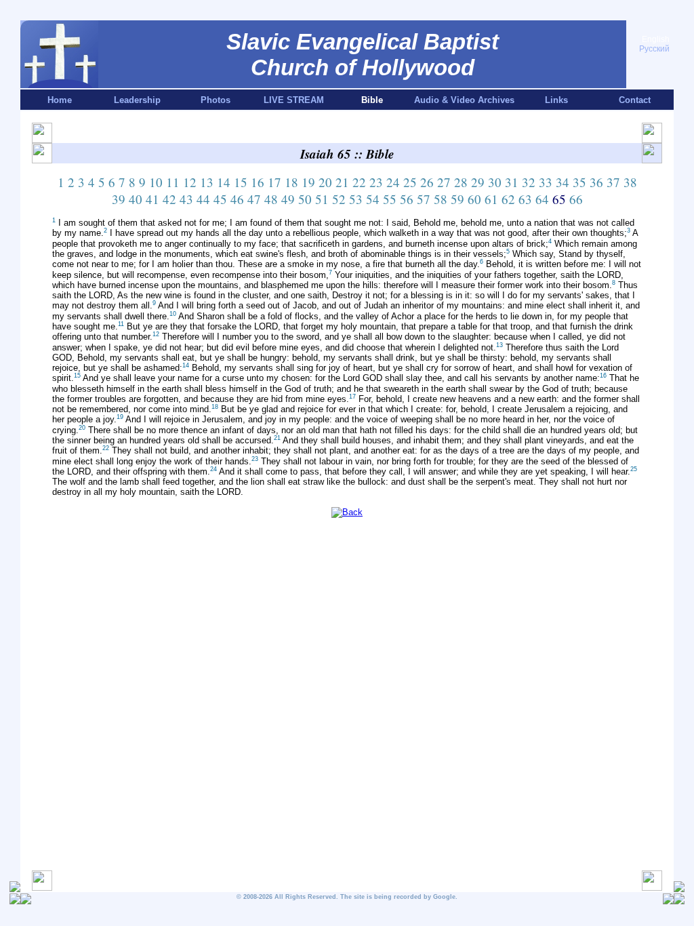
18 (291, 182)
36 (596, 182)
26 (427, 182)
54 (373, 198)
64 (542, 198)
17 (274, 182)
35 (579, 182)
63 (525, 198)
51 (322, 198)
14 (223, 182)
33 (545, 182)
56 (406, 198)
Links (556, 100)
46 (237, 198)
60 (474, 198)
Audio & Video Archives (464, 100)
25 (410, 182)
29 (478, 182)
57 (423, 198)
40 (135, 198)
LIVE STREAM (294, 100)
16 (257, 182)
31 (511, 182)
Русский (654, 49)
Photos (215, 100)
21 (342, 182)
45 (220, 198)
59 (457, 198)
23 (376, 182)
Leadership (137, 100)
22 (359, 182)
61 (491, 198)
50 (305, 198)
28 (461, 182)
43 (186, 198)
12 (190, 182)
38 (630, 182)
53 (356, 198)
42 (169, 198)
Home (59, 100)
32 (528, 182)
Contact (635, 100)
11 (173, 182)
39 (118, 198)
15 (240, 182)
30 (495, 182)
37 (613, 182)
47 (254, 198)
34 (562, 182)
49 (288, 198)
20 (325, 182)
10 (156, 182)
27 (444, 182)
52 (339, 198)
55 (389, 198)
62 (508, 198)
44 (203, 198)
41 (152, 198)
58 (440, 198)
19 (308, 182)
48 (271, 198)
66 (576, 198)
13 (206, 182)
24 (393, 182)
